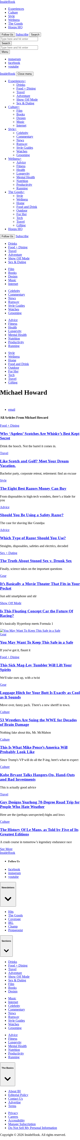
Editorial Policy (18, 1095)
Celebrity (22, 133)
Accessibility (16, 1120)
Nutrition (22, 181)
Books (20, 114)
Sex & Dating (25, 103)
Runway (21, 144)
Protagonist (15, 930)
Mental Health (25, 177)
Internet (21, 125)
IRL (11, 922)
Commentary (24, 136)
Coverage (14, 919)
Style (11, 16)
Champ (13, 926)
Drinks (20, 84)
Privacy (13, 1113)
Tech (19, 218)
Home (20, 203)
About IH (14, 1091)
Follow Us (7, 34)
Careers (13, 1116)
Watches (21, 151)
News (20, 140)
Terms (12, 1106)
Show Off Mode (27, 99)
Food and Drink (26, 207)
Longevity (23, 173)
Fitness (20, 166)
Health (20, 170)
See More (6, 849)
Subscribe (22, 34)
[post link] (30, 630)
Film (19, 110)
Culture (13, 12)
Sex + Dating (8, 553)
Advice (21, 162)
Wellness (14, 20)
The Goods (15, 23)
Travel (20, 92)
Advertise (14, 1102)
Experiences (16, 8)
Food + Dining (26, 88)
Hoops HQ (15, 27)
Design (21, 118)
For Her (21, 214)
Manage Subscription (22, 1124)
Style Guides (24, 147)
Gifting (21, 225)
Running (22, 188)
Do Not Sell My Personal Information (32, 1128)
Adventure (23, 96)
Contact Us (15, 1098)
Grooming (23, 155)
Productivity (24, 184)
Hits (11, 911)
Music (20, 121)
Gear (3, 575)
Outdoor (21, 210)
